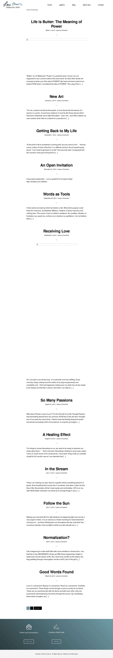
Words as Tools (56, 194)
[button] (108, 3)
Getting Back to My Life (56, 130)
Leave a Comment (61, 30)
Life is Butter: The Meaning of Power (56, 24)
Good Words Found (56, 571)
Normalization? (56, 537)
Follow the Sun (56, 503)
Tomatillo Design (73, 654)
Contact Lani (29, 641)
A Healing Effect (56, 434)
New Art (56, 96)
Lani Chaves (13, 4)
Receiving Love (56, 231)
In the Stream (56, 468)
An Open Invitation (56, 165)
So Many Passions (56, 400)
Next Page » (38, 608)
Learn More (56, 641)
